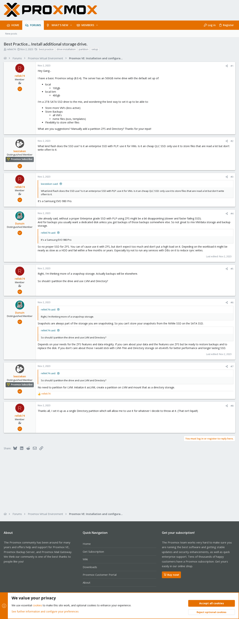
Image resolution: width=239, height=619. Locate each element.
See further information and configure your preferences (45, 611)
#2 (232, 141)
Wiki (85, 559)
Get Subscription (93, 551)
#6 (232, 302)
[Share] (226, 66)
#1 (232, 65)
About (86, 582)
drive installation (66, 49)
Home (87, 544)
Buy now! (173, 574)
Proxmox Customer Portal (100, 574)
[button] (71, 25)
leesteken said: (49, 184)
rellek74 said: (48, 232)
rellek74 (11, 49)
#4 (232, 213)
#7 (232, 366)
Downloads (90, 567)
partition (83, 49)
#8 (232, 405)
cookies (37, 605)
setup (94, 49)
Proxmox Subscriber (22, 159)
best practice (46, 49)
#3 (232, 176)
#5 (232, 268)
